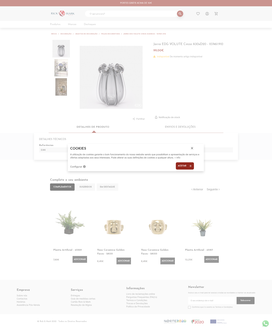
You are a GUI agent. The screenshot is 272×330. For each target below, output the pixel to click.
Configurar (78, 166)
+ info (177, 157)
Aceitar (185, 166)
